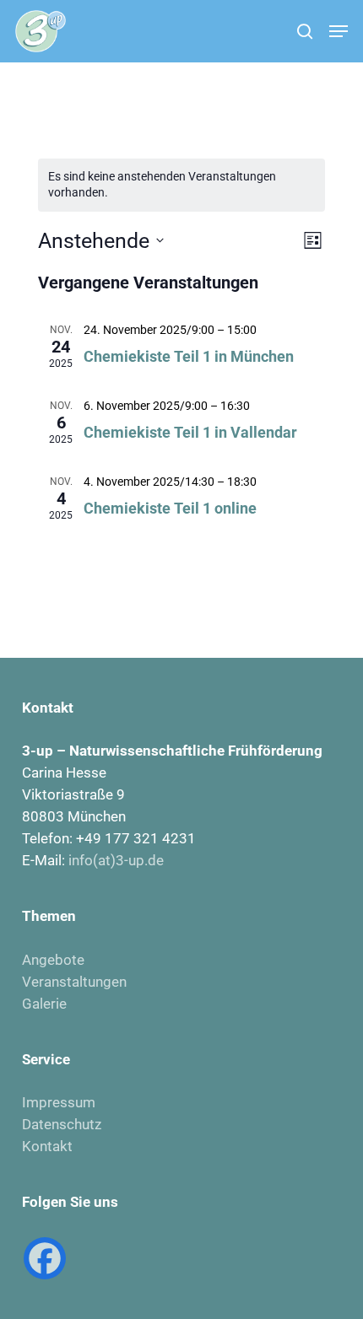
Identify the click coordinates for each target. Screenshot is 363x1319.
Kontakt (47, 1146)
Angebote (53, 959)
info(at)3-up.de (116, 860)
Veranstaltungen (74, 981)
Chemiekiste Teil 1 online (170, 508)
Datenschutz (61, 1124)
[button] (338, 31)
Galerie (44, 1003)
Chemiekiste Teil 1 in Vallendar (190, 432)
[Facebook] (45, 1258)
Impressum (58, 1102)
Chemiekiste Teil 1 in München (189, 356)
